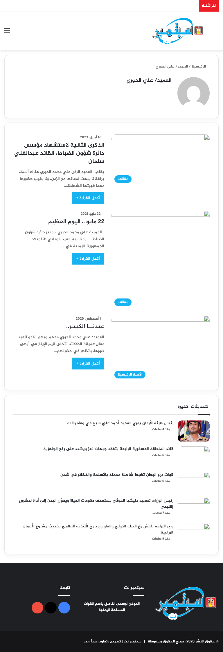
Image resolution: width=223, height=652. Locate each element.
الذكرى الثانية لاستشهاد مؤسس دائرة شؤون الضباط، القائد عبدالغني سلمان (59, 153)
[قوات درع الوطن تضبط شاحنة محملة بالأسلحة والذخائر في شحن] (194, 483)
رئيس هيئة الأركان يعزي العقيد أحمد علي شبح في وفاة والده (120, 423)
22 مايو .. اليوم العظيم (76, 222)
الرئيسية (199, 66)
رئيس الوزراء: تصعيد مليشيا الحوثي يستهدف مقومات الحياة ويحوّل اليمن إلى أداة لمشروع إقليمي (96, 503)
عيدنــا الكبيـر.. (85, 327)
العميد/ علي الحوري (149, 80)
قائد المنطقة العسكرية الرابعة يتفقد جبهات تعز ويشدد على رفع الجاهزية (108, 449)
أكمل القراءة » (88, 198)
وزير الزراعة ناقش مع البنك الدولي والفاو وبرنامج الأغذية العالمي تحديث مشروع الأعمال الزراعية (98, 529)
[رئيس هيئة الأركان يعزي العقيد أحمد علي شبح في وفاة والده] (194, 431)
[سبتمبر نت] (177, 31)
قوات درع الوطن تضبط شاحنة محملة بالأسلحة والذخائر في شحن (116, 474)
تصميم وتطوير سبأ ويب (102, 641)
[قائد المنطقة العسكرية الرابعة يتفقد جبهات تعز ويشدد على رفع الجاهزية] (194, 457)
